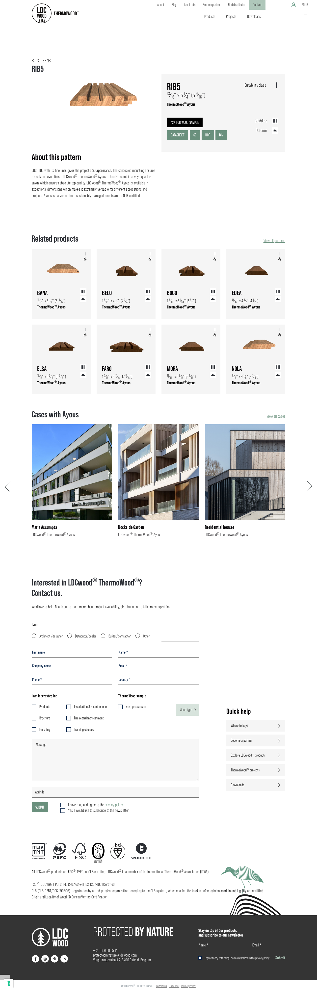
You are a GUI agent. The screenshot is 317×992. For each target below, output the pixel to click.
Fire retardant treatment (89, 718)
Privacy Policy (188, 986)
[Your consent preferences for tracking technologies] (8, 983)
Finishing (44, 729)
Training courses (84, 729)
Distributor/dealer (85, 636)
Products (44, 706)
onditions (162, 986)
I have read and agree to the (95, 805)
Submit (39, 807)
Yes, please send (136, 706)
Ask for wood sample (185, 122)
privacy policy (262, 958)
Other (146, 636)
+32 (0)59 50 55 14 (105, 950)
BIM (221, 135)
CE (194, 135)
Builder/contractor (119, 636)
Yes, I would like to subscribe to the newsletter (98, 810)
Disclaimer (174, 986)
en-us (305, 5)
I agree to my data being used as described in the (237, 958)
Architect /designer (51, 636)
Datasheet (178, 135)
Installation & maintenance (90, 706)
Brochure (44, 718)
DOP (207, 135)
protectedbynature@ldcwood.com (115, 955)
